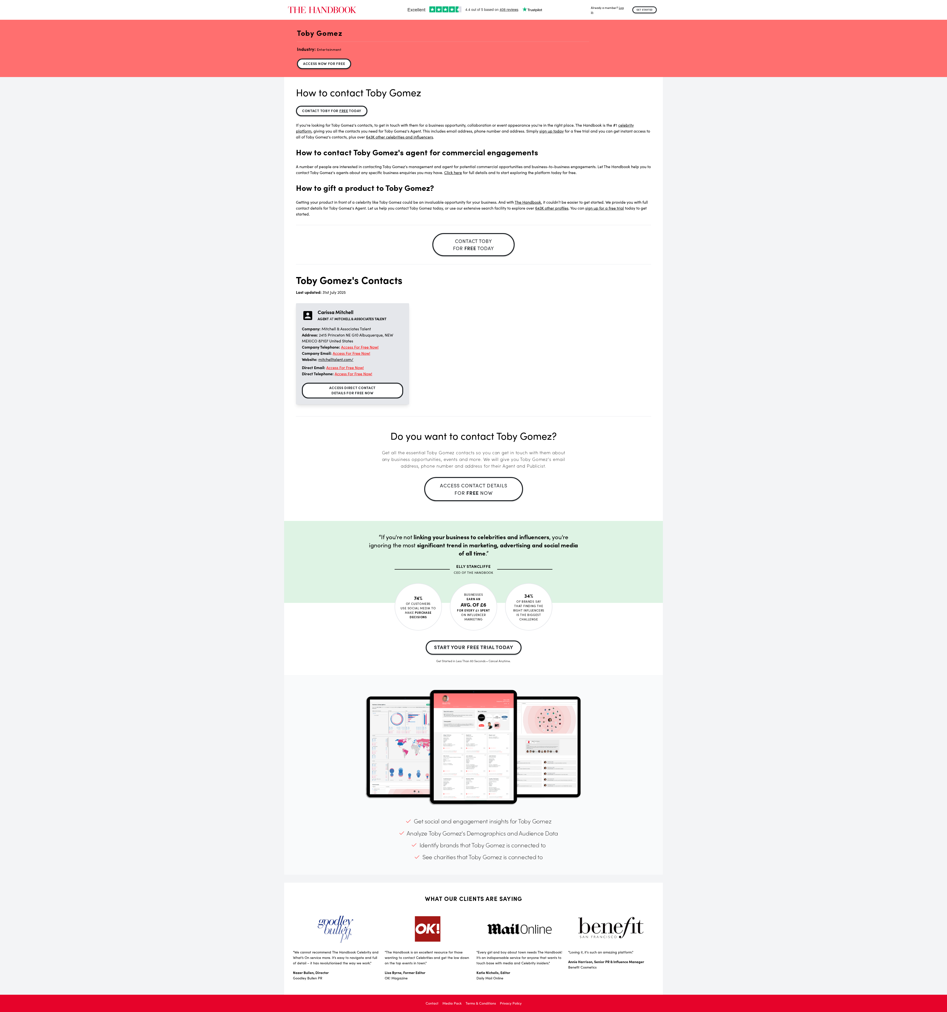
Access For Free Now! (360, 347)
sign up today (551, 131)
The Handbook (528, 202)
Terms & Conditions (481, 1003)
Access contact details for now (473, 489)
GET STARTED (645, 9)
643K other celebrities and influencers (399, 136)
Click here (453, 172)
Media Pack (452, 1003)
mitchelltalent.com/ (335, 359)
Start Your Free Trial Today (473, 647)
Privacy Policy (511, 1003)
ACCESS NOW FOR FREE (324, 63)
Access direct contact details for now (352, 390)
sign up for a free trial (604, 208)
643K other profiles (551, 208)
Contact (432, 1003)
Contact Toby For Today (331, 110)
